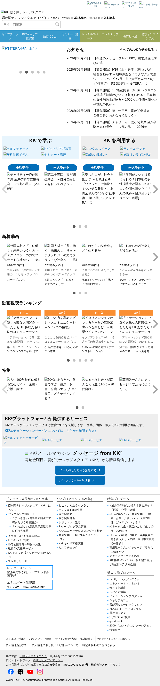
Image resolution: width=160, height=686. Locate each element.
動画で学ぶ (50, 36)
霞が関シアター (119, 612)
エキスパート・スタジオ (124, 583)
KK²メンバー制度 (18, 540)
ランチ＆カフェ (110, 36)
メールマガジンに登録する (78, 470)
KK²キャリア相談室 (30, 36)
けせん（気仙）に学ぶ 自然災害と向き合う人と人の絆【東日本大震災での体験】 (131, 539)
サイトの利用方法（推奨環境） (74, 638)
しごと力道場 (117, 591)
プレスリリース (17, 561)
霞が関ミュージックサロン (125, 604)
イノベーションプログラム (125, 596)
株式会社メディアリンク (48, 660)
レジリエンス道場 (70, 522)
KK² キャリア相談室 (71, 543)
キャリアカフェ (119, 600)
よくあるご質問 (15, 638)
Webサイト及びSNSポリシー (115, 638)
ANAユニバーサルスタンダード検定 (80, 530)
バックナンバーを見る (75, 480)
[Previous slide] (5, 189)
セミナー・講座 (70, 36)
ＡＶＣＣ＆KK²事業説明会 (24, 536)
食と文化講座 (117, 587)
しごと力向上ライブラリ (74, 505)
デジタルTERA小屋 (70, 509)
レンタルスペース (90, 36)
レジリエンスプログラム (124, 579)
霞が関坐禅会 (67, 518)
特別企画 (114, 629)
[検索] (57, 24)
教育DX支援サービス (21, 548)
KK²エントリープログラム (125, 608)
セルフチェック (10, 36)
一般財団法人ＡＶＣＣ (33, 656)
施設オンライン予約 (150, 36)
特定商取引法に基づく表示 (98, 645)
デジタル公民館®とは (21, 514)
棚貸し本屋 (130, 36)
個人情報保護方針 (17, 645)
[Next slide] (155, 189)
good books (116, 621)
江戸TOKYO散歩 (119, 617)
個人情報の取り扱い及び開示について (55, 645)
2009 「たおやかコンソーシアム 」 (131, 625)
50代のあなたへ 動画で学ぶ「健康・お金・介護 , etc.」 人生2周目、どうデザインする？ (130, 518)
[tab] (20, 72)
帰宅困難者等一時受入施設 (24, 544)
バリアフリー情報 (40, 638)
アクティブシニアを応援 (124, 556)
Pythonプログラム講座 (72, 526)
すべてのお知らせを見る (137, 49)
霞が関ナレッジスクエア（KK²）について (31, 17)
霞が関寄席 (65, 514)
